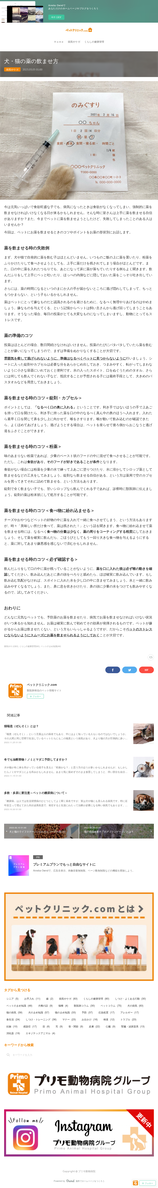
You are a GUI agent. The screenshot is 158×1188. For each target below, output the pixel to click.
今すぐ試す (56, 17)
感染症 (30, 1026)
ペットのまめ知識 (19, 1005)
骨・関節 (76, 1026)
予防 (87, 1012)
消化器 (13, 1033)
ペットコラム (111, 1005)
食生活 (13, 1019)
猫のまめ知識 (65, 1012)
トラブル (128, 1019)
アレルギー (129, 1012)
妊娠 (11, 1026)
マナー (69, 1019)
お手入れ (32, 998)
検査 (109, 1019)
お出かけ (90, 1019)
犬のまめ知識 (38, 1012)
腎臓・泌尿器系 (133, 1026)
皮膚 (94, 1026)
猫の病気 (14, 1012)
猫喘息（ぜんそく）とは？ (21, 726)
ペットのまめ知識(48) (51, 646)
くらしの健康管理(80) (29, 646)
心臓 (110, 1026)
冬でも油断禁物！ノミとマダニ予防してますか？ (35, 759)
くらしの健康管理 (94, 41)
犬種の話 (45, 1005)
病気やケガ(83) (11, 646)
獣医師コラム (84, 1005)
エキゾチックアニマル (40, 1033)
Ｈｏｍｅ (59, 41)
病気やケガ (74, 41)
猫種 (63, 1005)
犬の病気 (135, 1005)
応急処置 (107, 1012)
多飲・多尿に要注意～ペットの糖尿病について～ (35, 793)
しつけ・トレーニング (41, 1019)
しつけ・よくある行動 (130, 998)
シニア (12, 998)
